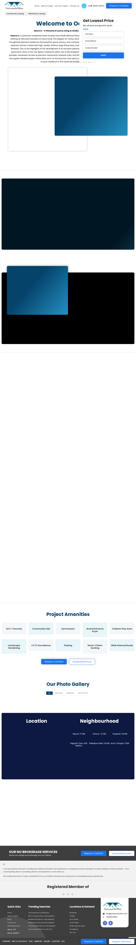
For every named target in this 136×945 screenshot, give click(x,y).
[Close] (91, 453)
